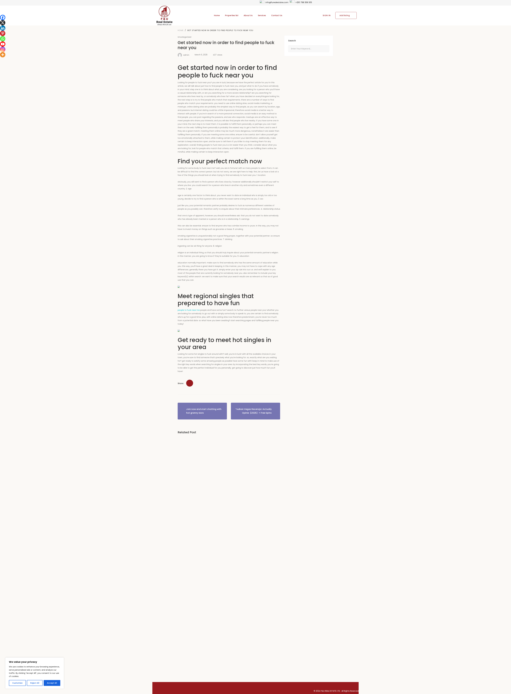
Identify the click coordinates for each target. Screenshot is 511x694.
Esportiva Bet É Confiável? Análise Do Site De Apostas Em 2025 (218, 557)
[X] (2, 22)
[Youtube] (2, 44)
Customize (17, 683)
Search (326, 49)
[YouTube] (346, 685)
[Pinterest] (187, 376)
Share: (181, 383)
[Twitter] (180, 376)
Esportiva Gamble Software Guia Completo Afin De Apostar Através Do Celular (228, 635)
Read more (186, 466)
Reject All (34, 683)
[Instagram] (355, 685)
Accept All (52, 683)
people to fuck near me (189, 310)
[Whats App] (190, 376)
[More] (2, 54)
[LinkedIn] (183, 376)
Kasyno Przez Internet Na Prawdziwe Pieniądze (208, 447)
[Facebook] (176, 376)
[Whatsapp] (2, 38)
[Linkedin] (2, 28)
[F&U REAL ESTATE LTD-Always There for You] (164, 15)
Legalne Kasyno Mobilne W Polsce (201, 484)
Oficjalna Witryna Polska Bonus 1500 (202, 520)
